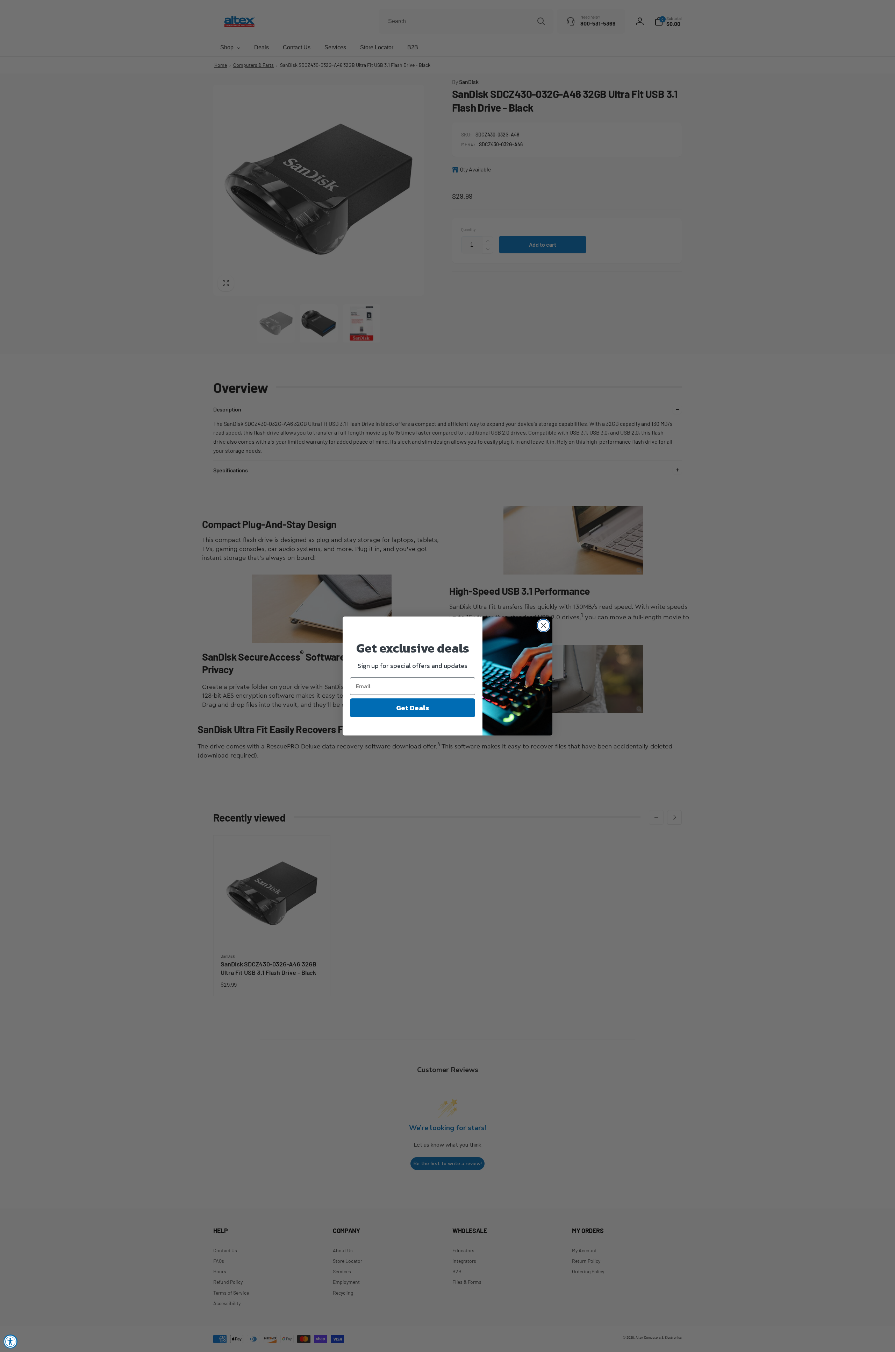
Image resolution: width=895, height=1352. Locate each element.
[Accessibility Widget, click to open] (10, 1342)
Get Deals (412, 708)
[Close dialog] (543, 625)
